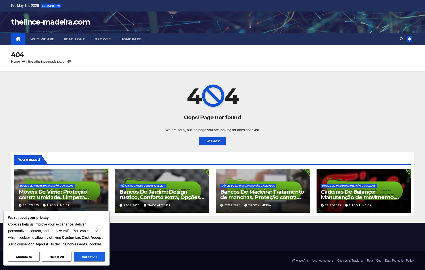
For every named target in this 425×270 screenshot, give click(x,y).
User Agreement (322, 260)
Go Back (212, 141)
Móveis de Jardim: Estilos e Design (143, 186)
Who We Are (42, 39)
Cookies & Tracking (350, 260)
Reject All (57, 256)
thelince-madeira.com (50, 22)
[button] (401, 39)
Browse (103, 39)
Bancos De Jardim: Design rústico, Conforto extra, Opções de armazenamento (160, 197)
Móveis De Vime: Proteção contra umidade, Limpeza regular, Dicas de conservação (57, 197)
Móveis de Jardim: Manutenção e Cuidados (46, 186)
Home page (130, 39)
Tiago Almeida (58, 205)
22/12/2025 (232, 205)
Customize (24, 256)
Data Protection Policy (399, 260)
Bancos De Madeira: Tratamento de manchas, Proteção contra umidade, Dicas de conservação (262, 197)
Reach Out (74, 39)
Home (15, 61)
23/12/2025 (31, 205)
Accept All (89, 256)
